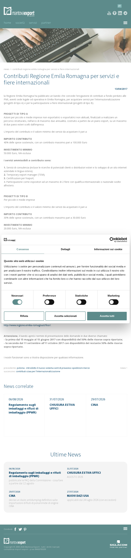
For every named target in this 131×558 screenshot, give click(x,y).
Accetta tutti (107, 315)
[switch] (49, 302)
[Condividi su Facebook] (15, 529)
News (6, 69)
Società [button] (20, 23)
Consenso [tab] (23, 249)
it (119, 6)
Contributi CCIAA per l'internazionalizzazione (38, 371)
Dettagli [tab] (65, 249)
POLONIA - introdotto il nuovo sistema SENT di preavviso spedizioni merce (53, 368)
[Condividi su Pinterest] (25, 529)
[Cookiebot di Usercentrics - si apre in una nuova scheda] (112, 239)
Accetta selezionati (65, 315)
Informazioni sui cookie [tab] (108, 249)
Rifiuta (24, 315)
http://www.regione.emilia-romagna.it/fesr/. (27, 325)
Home (7, 23)
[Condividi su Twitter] (20, 529)
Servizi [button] (33, 23)
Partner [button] (46, 23)
